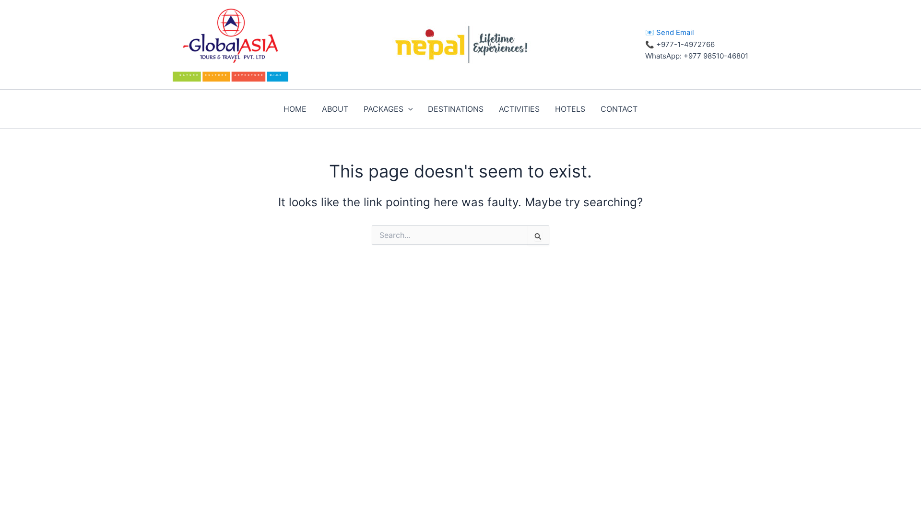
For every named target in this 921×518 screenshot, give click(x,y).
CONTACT (619, 109)
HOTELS (570, 109)
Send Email (675, 32)
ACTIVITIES (519, 109)
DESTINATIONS (456, 109)
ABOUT (335, 109)
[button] (408, 109)
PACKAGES (383, 109)
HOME (295, 109)
